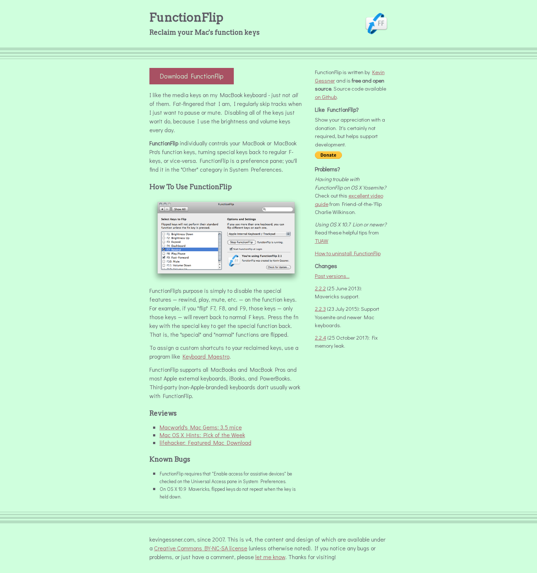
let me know (270, 557)
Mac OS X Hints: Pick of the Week (202, 435)
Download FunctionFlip (192, 76)
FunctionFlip (186, 17)
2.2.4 (320, 337)
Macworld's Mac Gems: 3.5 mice (201, 427)
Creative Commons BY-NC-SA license (200, 548)
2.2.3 (320, 308)
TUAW (321, 240)
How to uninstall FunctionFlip (348, 253)
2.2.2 (320, 288)
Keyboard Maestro (206, 356)
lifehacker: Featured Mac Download (205, 442)
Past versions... (332, 275)
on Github (326, 96)
